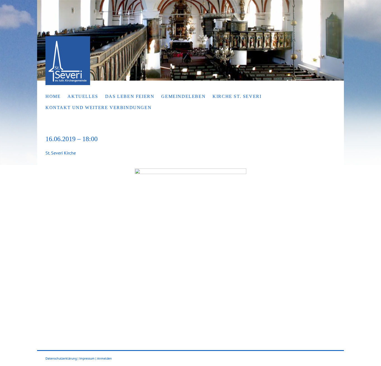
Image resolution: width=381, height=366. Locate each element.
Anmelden (104, 358)
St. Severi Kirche (60, 153)
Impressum (87, 358)
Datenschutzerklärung (61, 358)
